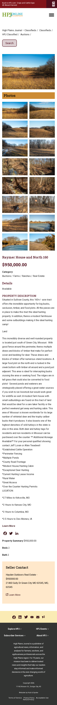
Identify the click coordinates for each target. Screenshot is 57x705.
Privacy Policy (29, 698)
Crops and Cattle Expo (25, 3)
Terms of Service (15, 698)
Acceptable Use (42, 698)
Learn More (8, 526)
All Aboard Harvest (9, 5)
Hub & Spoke (33, 693)
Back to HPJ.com (9, 3)
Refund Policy (28, 700)
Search (9, 43)
